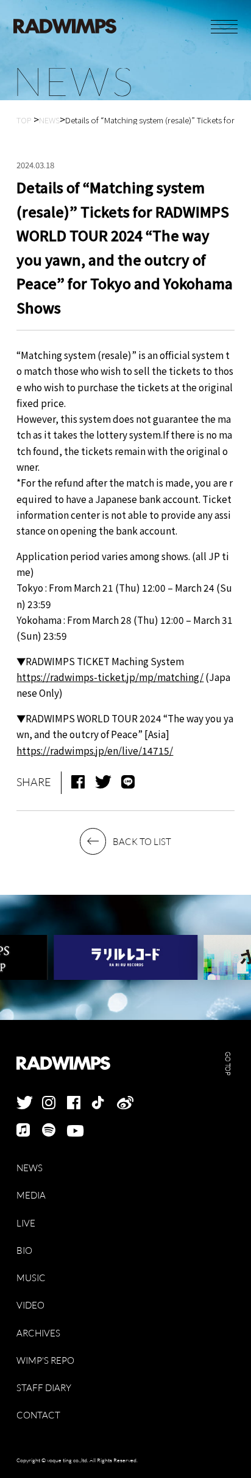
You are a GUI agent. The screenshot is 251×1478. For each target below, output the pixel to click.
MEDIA (31, 1195)
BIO (24, 1250)
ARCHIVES (38, 1332)
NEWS (29, 1167)
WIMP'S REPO (45, 1360)
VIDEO (30, 1305)
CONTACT (38, 1414)
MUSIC (31, 1277)
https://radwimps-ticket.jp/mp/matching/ (109, 676)
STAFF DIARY (43, 1387)
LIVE (25, 1223)
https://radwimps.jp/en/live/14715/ (94, 750)
